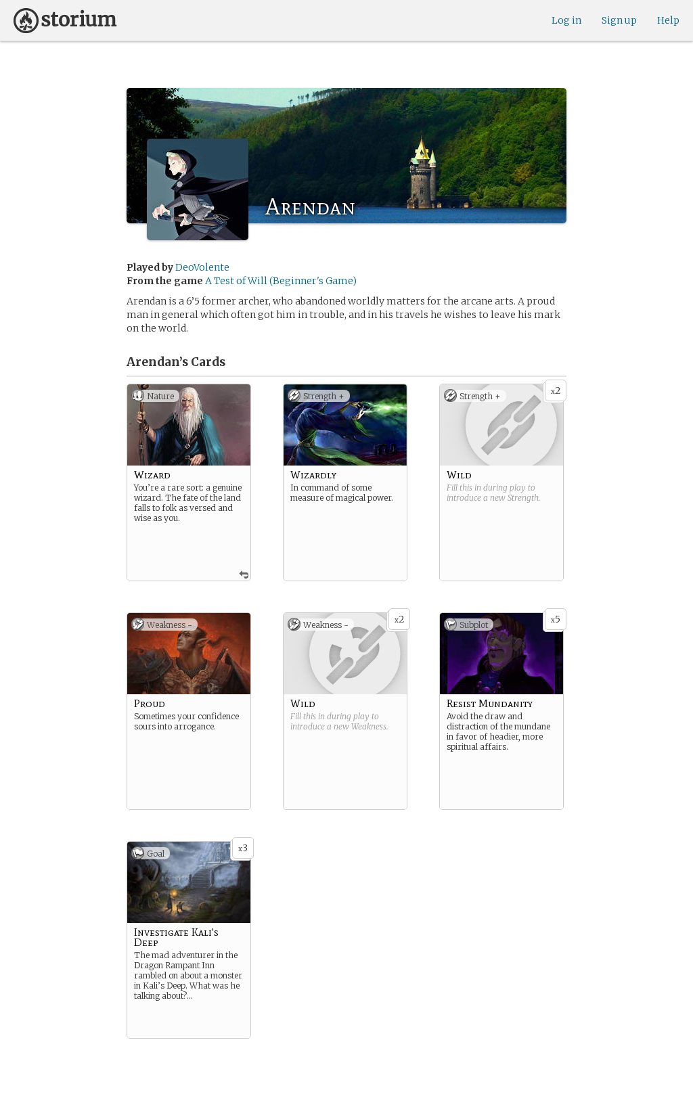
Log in (566, 20)
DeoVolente (202, 267)
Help (668, 20)
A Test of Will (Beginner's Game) (281, 281)
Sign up (619, 20)
